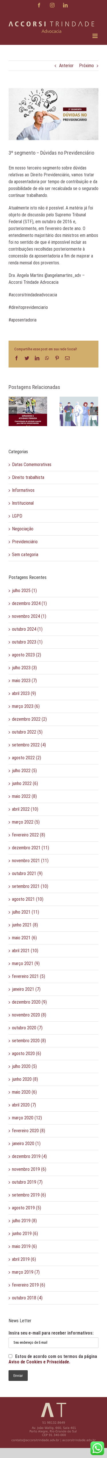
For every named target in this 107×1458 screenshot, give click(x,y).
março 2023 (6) (26, 706)
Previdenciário (25, 541)
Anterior (66, 65)
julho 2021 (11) (25, 912)
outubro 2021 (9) (27, 873)
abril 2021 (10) (25, 950)
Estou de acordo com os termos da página (53, 1359)
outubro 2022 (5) (27, 732)
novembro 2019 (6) (29, 1169)
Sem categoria (25, 554)
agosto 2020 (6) (26, 1053)
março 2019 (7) (26, 1272)
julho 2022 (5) (24, 770)
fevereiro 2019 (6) (28, 1285)
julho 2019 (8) (24, 1220)
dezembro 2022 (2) (29, 719)
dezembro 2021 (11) (30, 847)
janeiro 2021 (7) (26, 989)
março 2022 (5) (26, 822)
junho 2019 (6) (25, 1233)
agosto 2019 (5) (26, 1208)
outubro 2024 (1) (27, 629)
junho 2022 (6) (25, 783)
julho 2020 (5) (24, 1066)
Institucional (23, 503)
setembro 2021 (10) (30, 886)
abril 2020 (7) (24, 1105)
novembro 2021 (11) (30, 860)
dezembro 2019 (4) (29, 1156)
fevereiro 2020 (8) (28, 1130)
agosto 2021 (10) (27, 899)
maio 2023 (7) (24, 680)
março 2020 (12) (27, 1118)
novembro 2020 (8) (29, 1015)
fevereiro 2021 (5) (28, 976)
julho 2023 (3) (24, 667)
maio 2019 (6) (24, 1246)
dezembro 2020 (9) (29, 1002)
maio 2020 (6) (24, 1092)
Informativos (23, 490)
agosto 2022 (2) (26, 757)
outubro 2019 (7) (27, 1182)
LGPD (17, 516)
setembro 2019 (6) (29, 1195)
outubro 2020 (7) (27, 1027)
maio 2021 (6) (24, 937)
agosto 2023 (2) (26, 655)
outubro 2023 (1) (27, 642)
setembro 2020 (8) (29, 1040)
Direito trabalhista (28, 477)
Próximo (86, 65)
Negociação (22, 529)
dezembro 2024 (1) (29, 603)
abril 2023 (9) (24, 693)
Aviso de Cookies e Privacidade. (39, 1362)
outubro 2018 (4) (27, 1298)
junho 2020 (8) (25, 1079)
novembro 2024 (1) (29, 616)
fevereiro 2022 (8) (28, 835)
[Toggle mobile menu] (95, 36)
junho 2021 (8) (25, 925)
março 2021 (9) (26, 963)
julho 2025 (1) (24, 590)
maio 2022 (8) (24, 796)
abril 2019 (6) (24, 1259)
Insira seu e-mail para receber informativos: (51, 1333)
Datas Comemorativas (31, 464)
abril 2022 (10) (25, 809)
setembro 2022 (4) (29, 745)
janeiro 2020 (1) (26, 1143)
